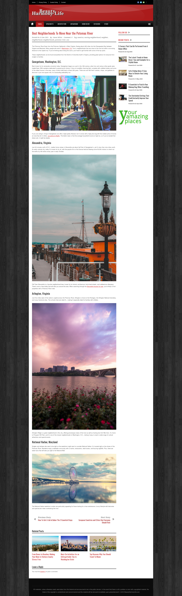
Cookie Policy (54, 2)
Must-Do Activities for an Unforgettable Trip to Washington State (70, 557)
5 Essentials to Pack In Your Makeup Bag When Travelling (138, 85)
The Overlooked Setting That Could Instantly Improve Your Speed (138, 98)
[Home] (32, 24)
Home (33, 2)
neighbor (104, 37)
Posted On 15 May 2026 (135, 79)
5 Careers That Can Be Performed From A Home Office (133, 47)
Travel (40, 24)
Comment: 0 (68, 37)
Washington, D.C (67, 48)
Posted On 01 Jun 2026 (135, 65)
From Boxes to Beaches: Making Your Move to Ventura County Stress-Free (43, 557)
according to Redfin (54, 136)
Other (106, 24)
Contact (63, 2)
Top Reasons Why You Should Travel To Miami (100, 555)
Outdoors (97, 24)
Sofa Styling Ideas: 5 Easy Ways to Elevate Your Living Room (138, 73)
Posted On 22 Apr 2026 (135, 90)
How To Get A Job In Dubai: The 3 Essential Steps (55, 520)
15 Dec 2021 (44, 37)
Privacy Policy (43, 2)
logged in (43, 571)
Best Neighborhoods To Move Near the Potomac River (62, 33)
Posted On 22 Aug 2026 (125, 52)
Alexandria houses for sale (95, 286)
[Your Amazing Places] (134, 125)
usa (67, 40)
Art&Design (74, 24)
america (81, 37)
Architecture (62, 24)
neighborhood (37, 40)
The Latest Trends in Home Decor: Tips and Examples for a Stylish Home (139, 60)
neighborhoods (48, 40)
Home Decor (85, 24)
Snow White (57, 37)
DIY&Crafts (49, 24)
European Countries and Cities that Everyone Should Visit (94, 521)
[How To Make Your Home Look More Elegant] (149, 24)
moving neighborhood (92, 37)
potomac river (60, 40)
